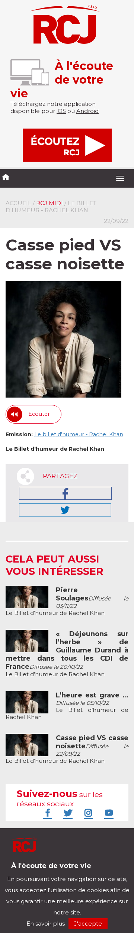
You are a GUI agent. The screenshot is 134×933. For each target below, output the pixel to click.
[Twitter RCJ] (67, 812)
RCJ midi (49, 203)
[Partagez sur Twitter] (65, 510)
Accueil (18, 203)
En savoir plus (45, 923)
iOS (61, 110)
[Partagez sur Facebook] (65, 493)
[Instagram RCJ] (87, 812)
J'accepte (88, 923)
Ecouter (39, 414)
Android (87, 110)
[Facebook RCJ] (46, 812)
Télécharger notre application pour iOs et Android (55, 871)
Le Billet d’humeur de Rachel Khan (67, 601)
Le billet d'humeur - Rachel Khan (78, 434)
